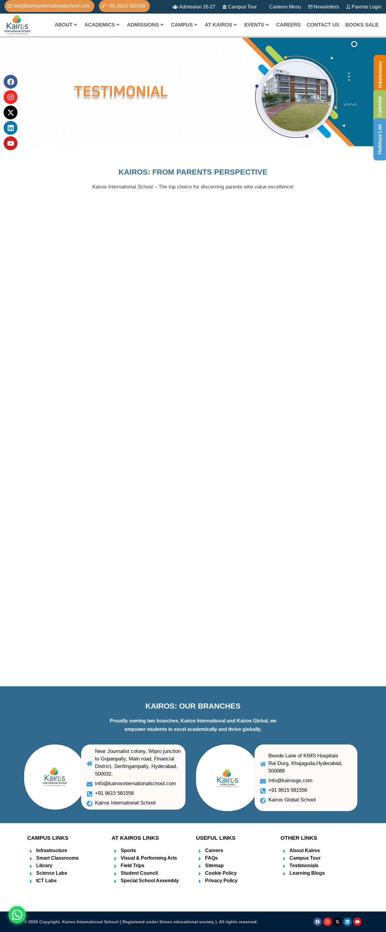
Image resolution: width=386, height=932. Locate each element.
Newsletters (326, 6)
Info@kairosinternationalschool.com (51, 5)
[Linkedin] (347, 922)
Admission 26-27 (197, 6)
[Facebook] (317, 922)
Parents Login (366, 6)
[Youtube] (357, 922)
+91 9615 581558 (126, 5)
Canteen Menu (285, 6)
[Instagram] (327, 922)
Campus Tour (242, 6)
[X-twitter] (337, 922)
